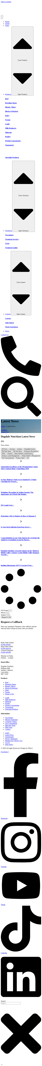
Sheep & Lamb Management (10, 456)
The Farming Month (8, 458)
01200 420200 (6, 652)
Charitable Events (29, 449)
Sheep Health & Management (31, 456)
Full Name (5, 610)
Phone (3, 613)
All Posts (4, 449)
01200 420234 (6, 648)
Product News (20, 458)
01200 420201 (6, 644)
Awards (19, 449)
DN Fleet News (6, 451)
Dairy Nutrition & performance (23, 453)
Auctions (12, 449)
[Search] (2, 1064)
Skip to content (6, 2)
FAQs (3, 453)
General (9, 453)
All (28, 458)
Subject (3, 615)
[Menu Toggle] (2, 17)
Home (3, 426)
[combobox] (11, 1003)
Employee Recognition (31, 451)
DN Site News (17, 451)
